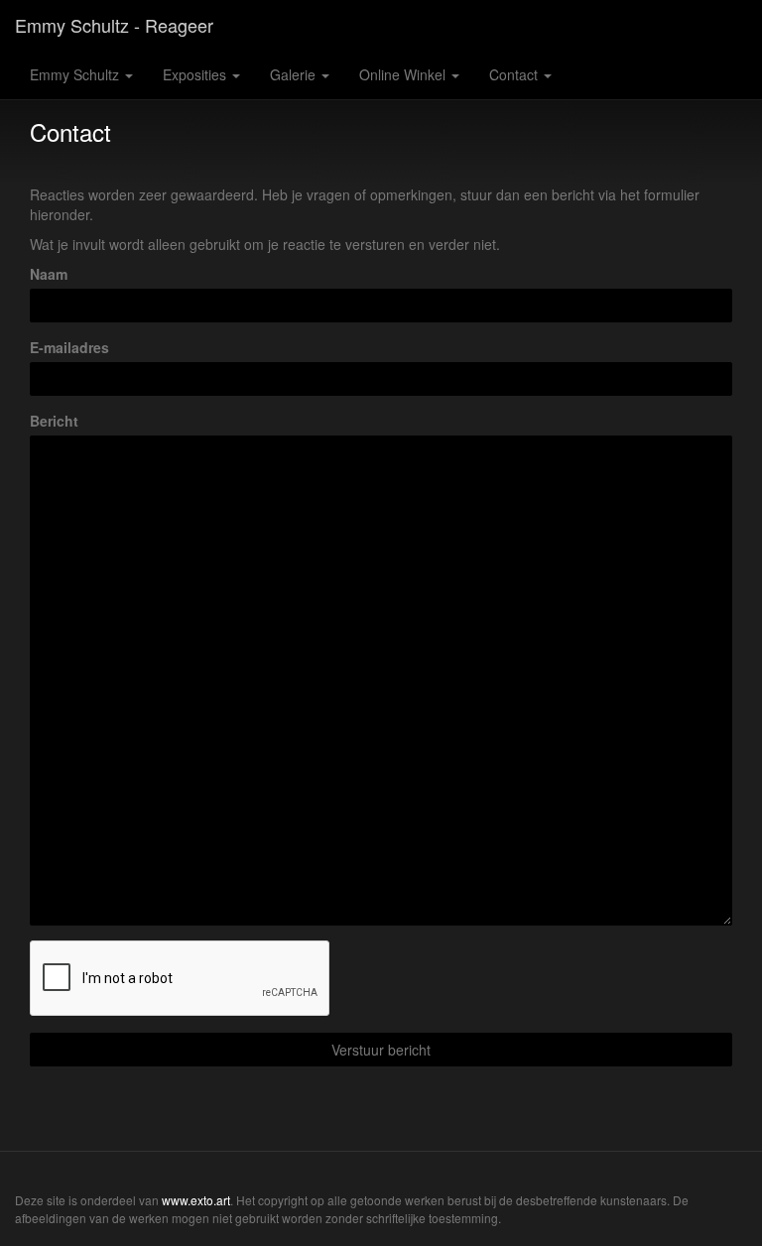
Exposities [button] (196, 74)
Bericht (54, 421)
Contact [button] (515, 74)
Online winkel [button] (404, 74)
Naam (48, 274)
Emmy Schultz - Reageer (114, 25)
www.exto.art (196, 1199)
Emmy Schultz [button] (76, 74)
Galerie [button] (294, 74)
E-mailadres (69, 347)
